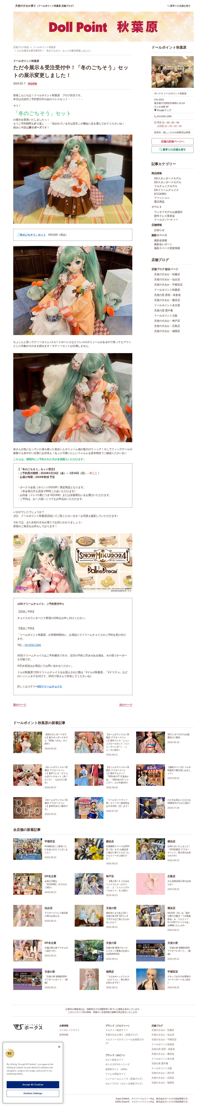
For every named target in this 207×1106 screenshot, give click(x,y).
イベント (157, 206)
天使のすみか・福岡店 (167, 331)
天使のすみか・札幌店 (167, 274)
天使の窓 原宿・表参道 (167, 295)
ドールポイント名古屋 (167, 305)
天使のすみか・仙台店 (167, 279)
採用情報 (63, 1034)
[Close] (59, 1046)
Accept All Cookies (32, 1084)
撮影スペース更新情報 (167, 248)
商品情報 (32, 83)
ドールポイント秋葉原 (44, 47)
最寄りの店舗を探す (174, 149)
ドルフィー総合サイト (116, 1030)
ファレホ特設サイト (115, 1074)
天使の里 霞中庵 (163, 310)
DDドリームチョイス (50, 686)
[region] (33, 1072)
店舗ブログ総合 (21, 47)
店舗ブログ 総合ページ (165, 269)
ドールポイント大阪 (165, 315)
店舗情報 (157, 225)
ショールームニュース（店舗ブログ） (124, 1078)
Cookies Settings (33, 1093)
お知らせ (159, 230)
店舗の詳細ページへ (172, 141)
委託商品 (159, 201)
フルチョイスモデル (165, 186)
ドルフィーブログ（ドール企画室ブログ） (124, 1041)
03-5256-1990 (33, 645)
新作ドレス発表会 (164, 215)
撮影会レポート (163, 244)
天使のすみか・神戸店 (167, 320)
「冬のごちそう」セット (31, 234)
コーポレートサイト (69, 1030)
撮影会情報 (160, 240)
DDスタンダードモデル (167, 182)
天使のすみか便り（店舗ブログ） (122, 1034)
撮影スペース (159, 235)
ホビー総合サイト (114, 1059)
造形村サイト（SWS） (117, 1069)
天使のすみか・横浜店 (167, 300)
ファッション (162, 197)
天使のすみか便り (45, 5)
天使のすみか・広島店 (167, 326)
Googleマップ (163, 110)
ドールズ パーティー (166, 219)
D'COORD (160, 194)
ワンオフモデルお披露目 (168, 212)
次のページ (125, 704)
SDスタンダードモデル (167, 178)
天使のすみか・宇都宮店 (168, 284)
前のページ (19, 704)
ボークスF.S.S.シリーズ (117, 1064)
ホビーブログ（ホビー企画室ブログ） (124, 1083)
